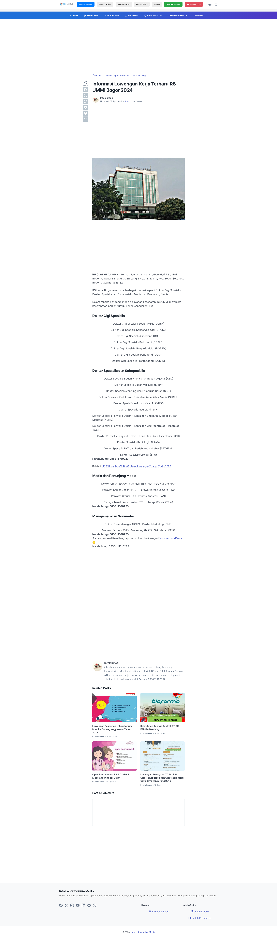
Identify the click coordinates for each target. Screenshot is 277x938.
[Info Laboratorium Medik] (66, 4)
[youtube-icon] (77, 905)
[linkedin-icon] (83, 905)
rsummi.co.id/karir (171, 538)
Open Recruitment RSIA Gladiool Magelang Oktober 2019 (110, 776)
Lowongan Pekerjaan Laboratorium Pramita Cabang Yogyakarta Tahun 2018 (112, 729)
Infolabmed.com (160, 911)
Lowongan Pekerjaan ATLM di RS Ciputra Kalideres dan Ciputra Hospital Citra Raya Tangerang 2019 (162, 777)
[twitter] (85, 95)
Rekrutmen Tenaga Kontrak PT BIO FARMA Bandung (160, 728)
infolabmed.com (194, 4)
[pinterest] (85, 113)
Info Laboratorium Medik (143, 932)
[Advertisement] (138, 48)
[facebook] (85, 89)
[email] (85, 119)
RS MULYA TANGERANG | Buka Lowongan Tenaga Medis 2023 (136, 466)
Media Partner (124, 4)
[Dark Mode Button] (210, 4)
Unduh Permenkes (201, 918)
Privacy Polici (141, 4)
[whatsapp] (85, 101)
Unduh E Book (201, 911)
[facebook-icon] (61, 905)
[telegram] (85, 107)
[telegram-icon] (89, 905)
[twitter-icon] (66, 905)
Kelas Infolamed (85, 4)
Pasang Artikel (105, 4)
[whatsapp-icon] (94, 905)
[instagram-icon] (72, 905)
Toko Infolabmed (173, 4)
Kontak (157, 4)
